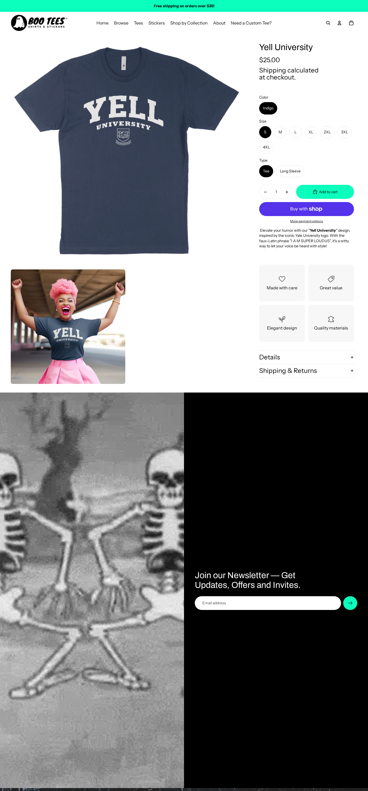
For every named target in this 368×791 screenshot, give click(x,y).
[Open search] (328, 23)
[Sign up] (350, 603)
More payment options (306, 221)
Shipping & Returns (288, 370)
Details (269, 357)
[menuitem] (102, 23)
